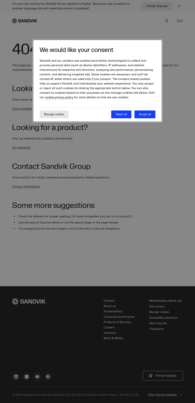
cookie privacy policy (59, 97)
